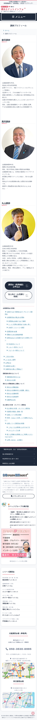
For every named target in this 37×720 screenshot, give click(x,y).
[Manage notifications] (33, 713)
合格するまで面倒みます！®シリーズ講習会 (18, 313)
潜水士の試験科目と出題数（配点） (18, 390)
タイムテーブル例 (14, 430)
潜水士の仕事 (11, 380)
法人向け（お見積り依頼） (18, 295)
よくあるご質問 (10, 360)
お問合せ (8, 363)
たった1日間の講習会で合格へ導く (19, 324)
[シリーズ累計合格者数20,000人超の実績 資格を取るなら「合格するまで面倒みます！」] (15, 475)
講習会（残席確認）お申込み (18, 285)
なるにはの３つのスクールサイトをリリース (23, 526)
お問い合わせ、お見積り (15, 440)
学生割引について (14, 344)
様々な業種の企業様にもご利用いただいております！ (19, 435)
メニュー (20, 16)
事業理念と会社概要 (8, 463)
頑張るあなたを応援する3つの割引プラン (18, 339)
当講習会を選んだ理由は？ (14, 369)
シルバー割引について (15, 347)
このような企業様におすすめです (19, 427)
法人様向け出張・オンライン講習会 (18, 408)
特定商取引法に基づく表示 (10, 458)
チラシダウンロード (19, 496)
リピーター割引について (16, 350)
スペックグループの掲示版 (18, 506)
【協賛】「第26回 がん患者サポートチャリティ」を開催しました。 (22, 513)
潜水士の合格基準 (12, 397)
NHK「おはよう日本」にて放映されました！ (19, 419)
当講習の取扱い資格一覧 (15, 411)
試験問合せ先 (11, 400)
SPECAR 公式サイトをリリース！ (20, 522)
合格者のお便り (10, 366)
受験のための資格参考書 (15, 334)
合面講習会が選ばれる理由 (15, 317)
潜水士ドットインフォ (13, 9)
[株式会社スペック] (4, 504)
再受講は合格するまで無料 (17, 321)
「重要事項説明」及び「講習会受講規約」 (15, 449)
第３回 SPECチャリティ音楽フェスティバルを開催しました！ (23, 518)
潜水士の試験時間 (12, 393)
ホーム (7, 30)
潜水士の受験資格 (12, 387)
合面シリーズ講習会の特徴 (15, 423)
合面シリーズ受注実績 (14, 415)
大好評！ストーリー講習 (16, 327)
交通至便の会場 (12, 331)
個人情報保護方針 (7, 454)
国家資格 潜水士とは (13, 377)
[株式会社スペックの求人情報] (18, 543)
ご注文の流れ (9, 356)
